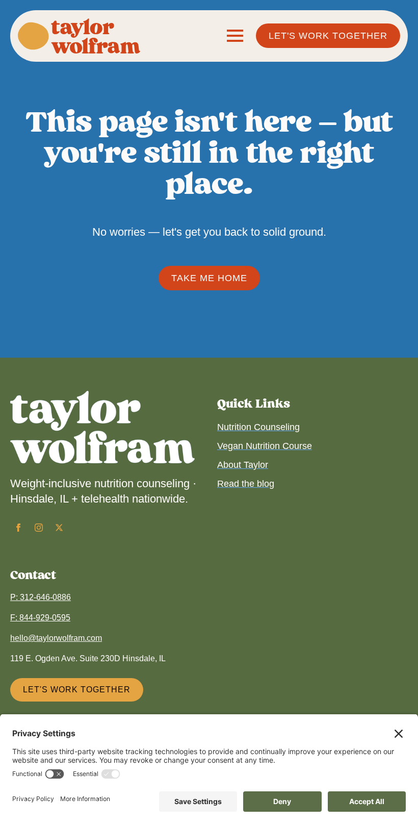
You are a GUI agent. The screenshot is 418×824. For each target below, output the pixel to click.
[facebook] (18, 527)
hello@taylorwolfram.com (56, 638)
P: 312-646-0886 (40, 597)
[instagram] (39, 527)
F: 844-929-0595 (40, 617)
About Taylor (242, 465)
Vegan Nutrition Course (264, 446)
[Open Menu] (235, 36)
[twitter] (59, 527)
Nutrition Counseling (258, 427)
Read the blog (245, 484)
